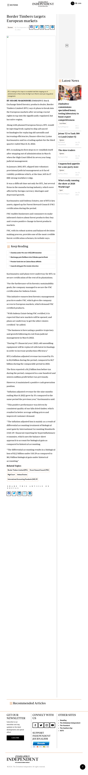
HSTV (62, 731)
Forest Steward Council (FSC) (39, 470)
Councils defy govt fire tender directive (25, 266)
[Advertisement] (31, 606)
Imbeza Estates (22, 475)
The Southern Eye (66, 728)
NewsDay (63, 720)
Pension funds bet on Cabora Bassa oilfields (26, 262)
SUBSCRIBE (15, 738)
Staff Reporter (64, 127)
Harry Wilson (64, 174)
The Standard (65, 725)
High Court (11, 475)
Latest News (70, 80)
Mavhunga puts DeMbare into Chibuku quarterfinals (29, 257)
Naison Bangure (64, 194)
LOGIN (79, 3)
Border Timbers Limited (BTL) (18, 470)
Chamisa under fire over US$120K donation (26, 253)
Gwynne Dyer (64, 157)
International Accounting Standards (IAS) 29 (22, 479)
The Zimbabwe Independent (70, 723)
